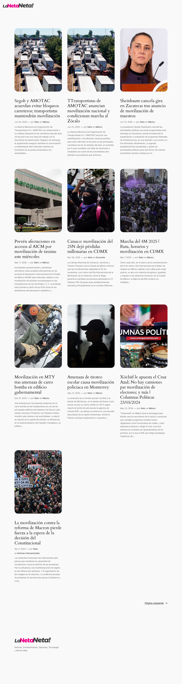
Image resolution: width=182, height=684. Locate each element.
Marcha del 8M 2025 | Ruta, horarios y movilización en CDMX (142, 246)
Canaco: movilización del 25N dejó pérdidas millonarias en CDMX (90, 246)
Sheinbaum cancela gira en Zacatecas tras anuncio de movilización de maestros (143, 108)
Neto (37, 122)
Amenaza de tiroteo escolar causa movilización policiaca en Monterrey (90, 382)
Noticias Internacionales (28, 553)
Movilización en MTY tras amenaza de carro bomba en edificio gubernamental (35, 385)
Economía (100, 257)
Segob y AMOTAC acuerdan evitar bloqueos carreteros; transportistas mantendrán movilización (37, 108)
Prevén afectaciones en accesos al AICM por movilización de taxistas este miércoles (35, 249)
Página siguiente (156, 603)
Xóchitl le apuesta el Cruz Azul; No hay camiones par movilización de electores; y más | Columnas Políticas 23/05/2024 (143, 390)
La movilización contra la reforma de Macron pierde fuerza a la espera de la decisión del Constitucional (38, 533)
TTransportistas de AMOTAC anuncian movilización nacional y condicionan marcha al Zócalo (88, 111)
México (46, 122)
